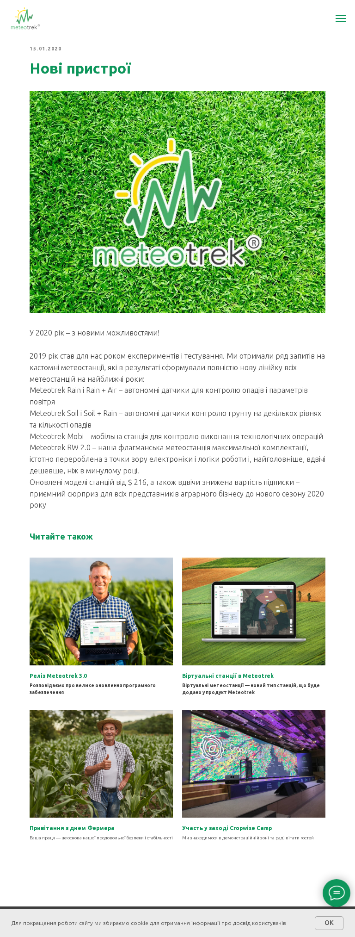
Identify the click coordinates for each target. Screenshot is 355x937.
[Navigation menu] (341, 18)
